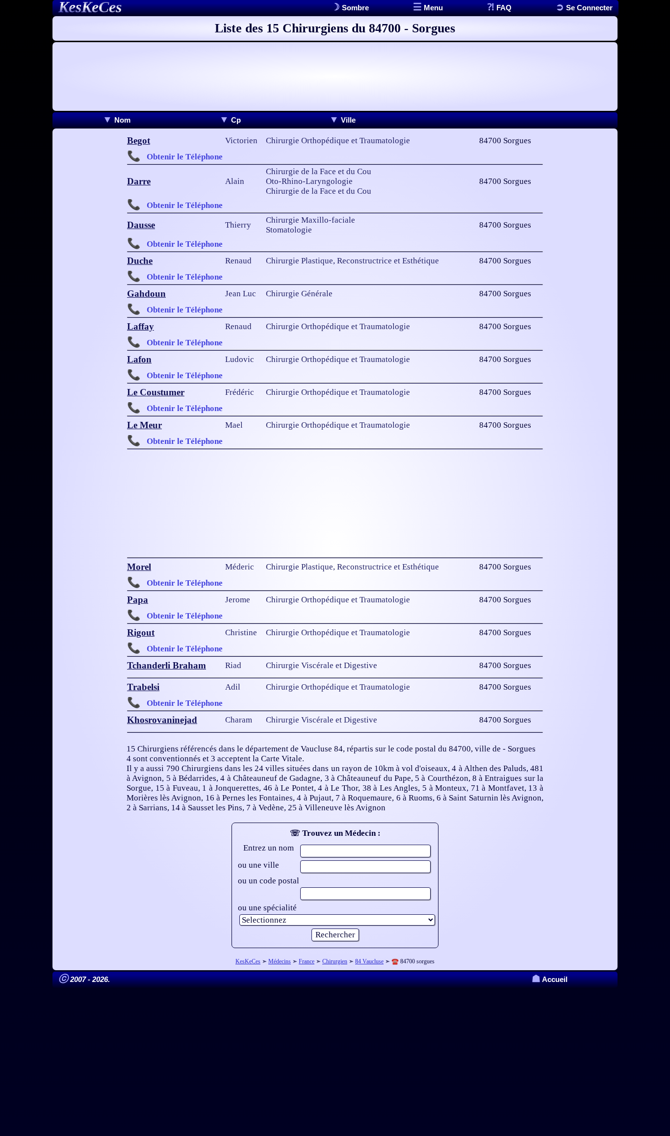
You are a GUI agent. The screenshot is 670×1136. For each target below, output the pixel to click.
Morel (139, 567)
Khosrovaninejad (162, 720)
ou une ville (258, 865)
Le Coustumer (155, 392)
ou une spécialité (267, 907)
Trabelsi (143, 687)
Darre (139, 181)
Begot (138, 140)
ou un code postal (268, 880)
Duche (140, 261)
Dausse (141, 225)
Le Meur (144, 425)
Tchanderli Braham (166, 665)
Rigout (141, 632)
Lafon (139, 359)
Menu (432, 7)
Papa (137, 599)
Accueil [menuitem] (549, 979)
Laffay (140, 326)
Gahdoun (146, 293)
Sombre (354, 7)
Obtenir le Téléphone (185, 156)
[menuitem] (116, 120)
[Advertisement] (335, 76)
